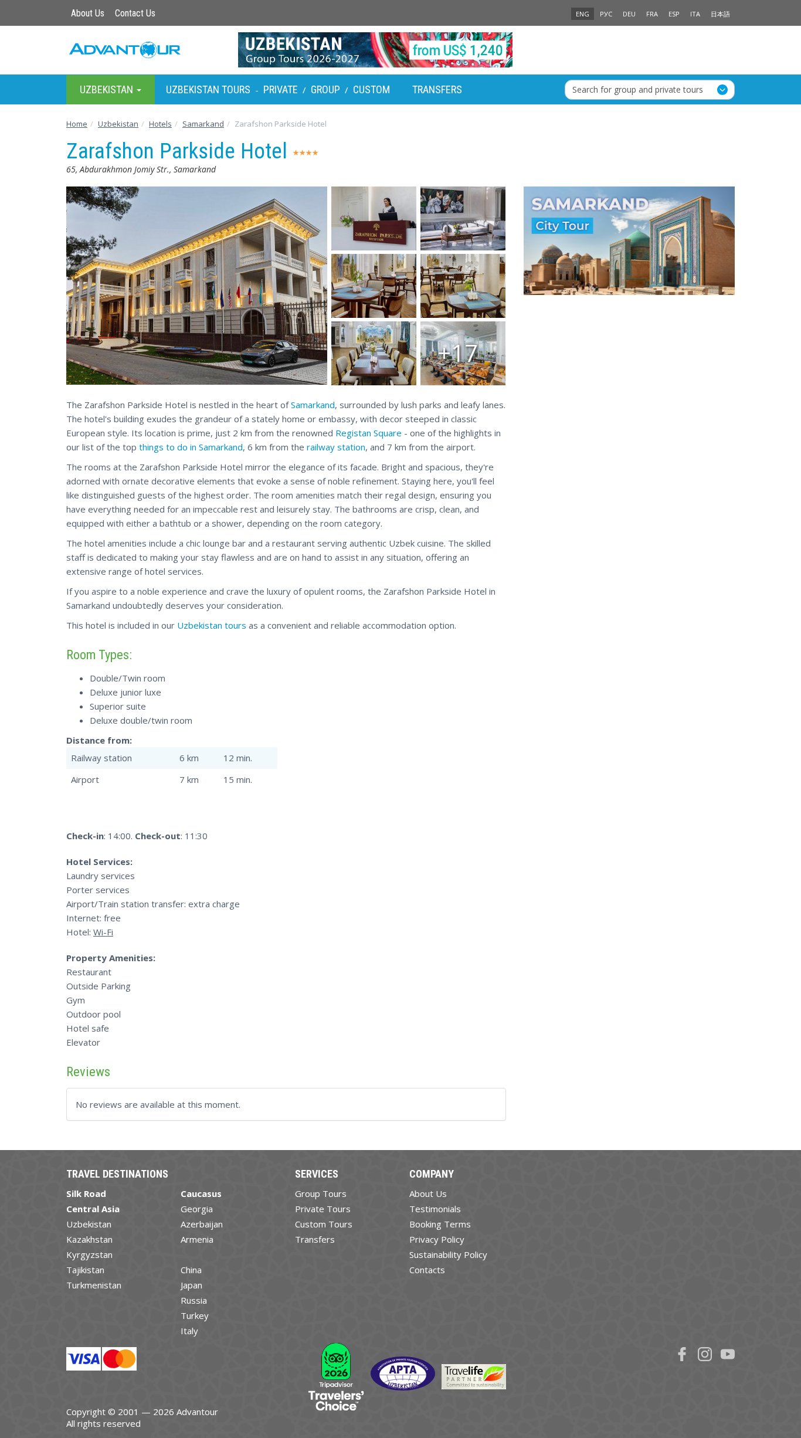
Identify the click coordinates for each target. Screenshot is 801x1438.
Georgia (197, 1209)
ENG (582, 13)
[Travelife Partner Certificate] (474, 1375)
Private (280, 89)
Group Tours (321, 1193)
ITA (695, 13)
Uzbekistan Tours (208, 89)
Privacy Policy (436, 1239)
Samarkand (313, 405)
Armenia (197, 1239)
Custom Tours (323, 1224)
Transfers (437, 89)
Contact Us (135, 13)
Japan (191, 1285)
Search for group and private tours (637, 88)
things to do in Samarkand (191, 447)
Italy (189, 1331)
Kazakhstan (89, 1239)
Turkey (195, 1315)
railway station (336, 447)
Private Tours (323, 1209)
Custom (371, 89)
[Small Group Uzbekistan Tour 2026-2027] (401, 49)
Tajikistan (85, 1270)
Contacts (427, 1270)
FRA (652, 13)
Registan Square (368, 433)
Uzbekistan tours (211, 625)
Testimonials (435, 1209)
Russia (194, 1300)
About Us (87, 13)
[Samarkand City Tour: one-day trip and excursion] (629, 245)
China (191, 1270)
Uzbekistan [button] (107, 89)
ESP (674, 13)
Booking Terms (440, 1224)
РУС (606, 13)
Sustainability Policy (448, 1254)
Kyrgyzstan (89, 1254)
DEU (629, 13)
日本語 (720, 13)
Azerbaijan (202, 1224)
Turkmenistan (93, 1285)
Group (325, 89)
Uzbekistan (88, 1224)
